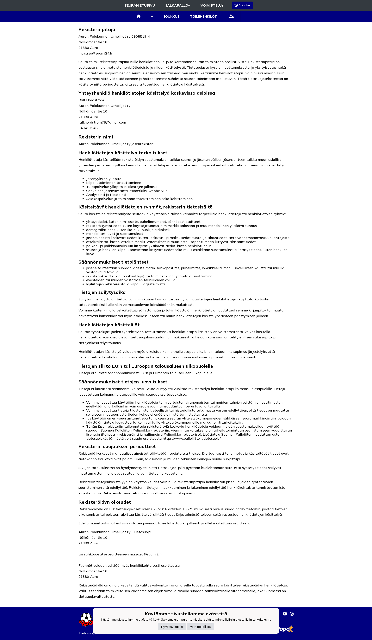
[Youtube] (283, 614)
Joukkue (171, 16)
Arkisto (244, 5)
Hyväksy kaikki (172, 627)
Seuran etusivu (139, 5)
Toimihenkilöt (203, 16)
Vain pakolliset (200, 627)
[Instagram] (290, 614)
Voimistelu (212, 5)
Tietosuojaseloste (92, 633)
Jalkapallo (178, 5)
